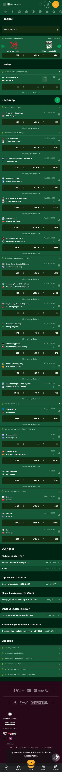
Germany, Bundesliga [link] (13, 107)
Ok (31, 762)
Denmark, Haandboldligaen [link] (15, 133)
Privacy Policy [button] (47, 748)
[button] (31, 71)
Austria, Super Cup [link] (12, 403)
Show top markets (29, 93)
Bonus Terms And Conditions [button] (27, 748)
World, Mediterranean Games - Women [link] (20, 429)
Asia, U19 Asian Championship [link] (16, 72)
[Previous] (3, 46)
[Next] (59, 46)
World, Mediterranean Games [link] (16, 491)
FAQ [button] (11, 748)
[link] (13, 4)
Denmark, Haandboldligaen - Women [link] (19, 258)
